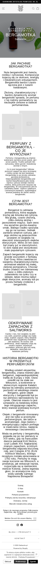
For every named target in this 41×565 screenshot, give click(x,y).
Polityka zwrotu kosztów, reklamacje (20, 498)
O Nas (20, 489)
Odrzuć (8, 562)
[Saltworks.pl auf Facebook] (21, 525)
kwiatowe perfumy (20, 351)
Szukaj (20, 486)
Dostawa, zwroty (20, 501)
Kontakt (20, 492)
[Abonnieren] (35, 518)
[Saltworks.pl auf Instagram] (18, 525)
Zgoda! (33, 562)
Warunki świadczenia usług (20, 504)
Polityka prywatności (20, 495)
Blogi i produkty (20, 532)
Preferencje (21, 562)
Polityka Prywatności (27, 557)
